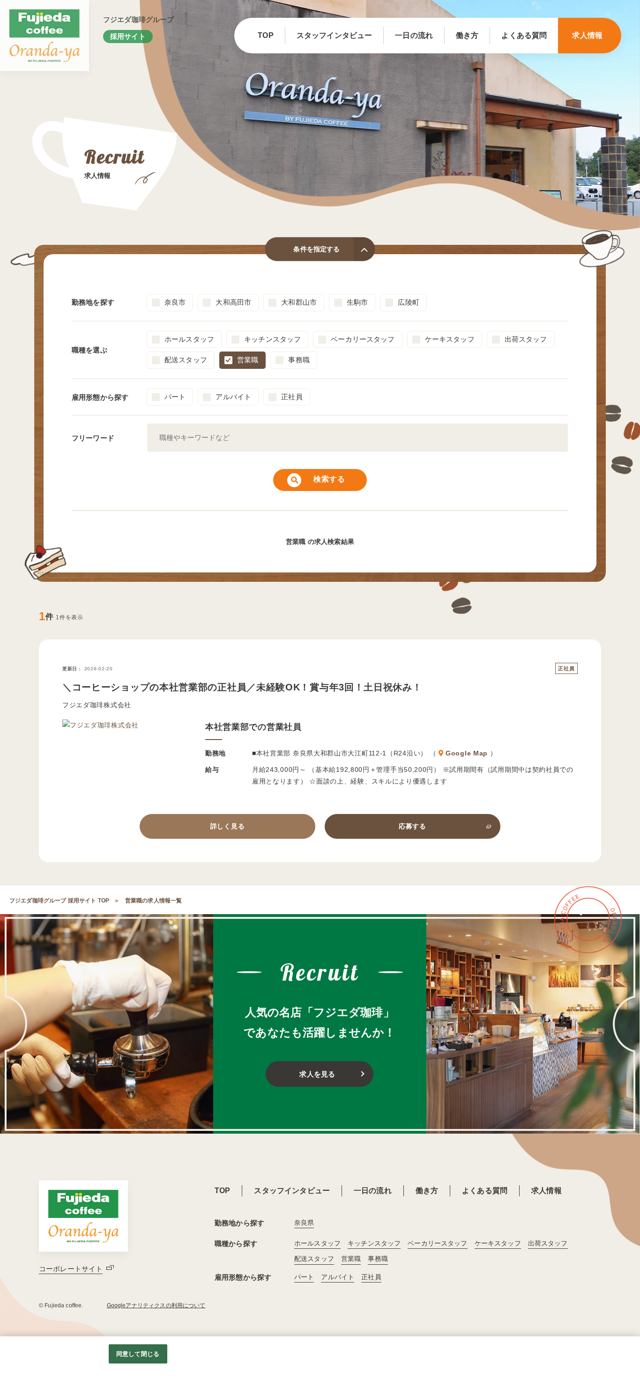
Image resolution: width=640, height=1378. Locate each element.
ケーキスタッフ (450, 339)
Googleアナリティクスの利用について (156, 1305)
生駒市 (357, 302)
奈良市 (175, 302)
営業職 (247, 360)
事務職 (298, 360)
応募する (412, 826)
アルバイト (233, 397)
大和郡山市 (299, 302)
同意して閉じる (137, 1353)
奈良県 (304, 1222)
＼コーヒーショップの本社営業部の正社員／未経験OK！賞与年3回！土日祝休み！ (242, 687)
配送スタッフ (185, 360)
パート (175, 397)
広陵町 (408, 302)
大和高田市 (233, 302)
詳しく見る (227, 826)
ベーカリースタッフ (362, 339)
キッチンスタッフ (272, 339)
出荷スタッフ (526, 339)
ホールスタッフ (189, 339)
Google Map (467, 753)
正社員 (291, 397)
